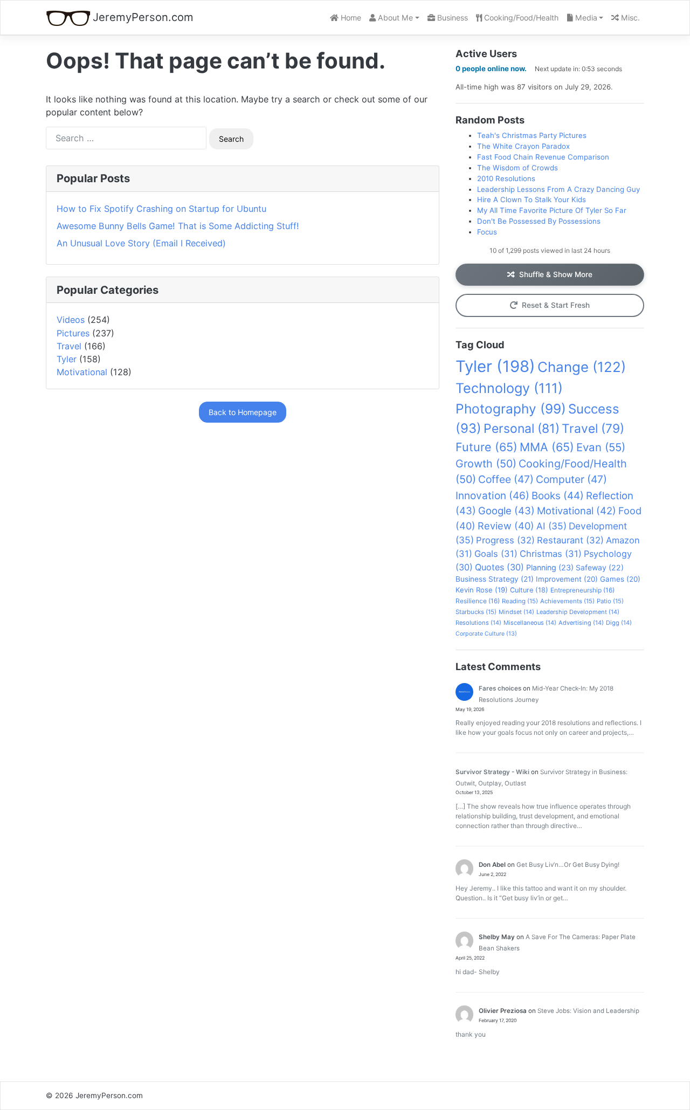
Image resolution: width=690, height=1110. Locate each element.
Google (506, 510)
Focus (487, 231)
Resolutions (478, 622)
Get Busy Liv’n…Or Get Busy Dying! (567, 864)
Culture (529, 590)
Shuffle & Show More (555, 274)
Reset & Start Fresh (556, 305)
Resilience (478, 601)
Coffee (506, 479)
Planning (550, 567)
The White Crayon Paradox (523, 146)
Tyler (67, 359)
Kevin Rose (482, 589)
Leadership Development (577, 612)
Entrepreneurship (582, 590)
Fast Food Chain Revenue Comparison (543, 157)
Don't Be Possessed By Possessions (539, 221)
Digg (619, 622)
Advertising (581, 622)
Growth (486, 463)
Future (487, 447)
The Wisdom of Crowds (517, 167)
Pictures (73, 333)
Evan (600, 447)
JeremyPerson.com (143, 17)
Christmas (551, 553)
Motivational (82, 372)
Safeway (600, 567)
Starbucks (476, 612)
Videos (71, 319)
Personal (522, 428)
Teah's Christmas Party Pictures (531, 135)
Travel (69, 346)
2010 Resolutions (506, 178)
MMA (547, 447)
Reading (520, 601)
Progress (505, 540)
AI (551, 526)
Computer (571, 479)
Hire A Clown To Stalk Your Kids (531, 199)
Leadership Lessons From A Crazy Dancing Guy (558, 189)
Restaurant (570, 540)
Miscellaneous (529, 622)
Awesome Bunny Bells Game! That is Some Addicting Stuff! (178, 225)
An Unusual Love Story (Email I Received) (141, 243)
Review (506, 526)
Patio (610, 601)
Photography (511, 409)
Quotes (499, 567)
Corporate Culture (486, 633)
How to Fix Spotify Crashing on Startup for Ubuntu (161, 208)
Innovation (492, 495)
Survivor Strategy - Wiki (492, 772)
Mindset (516, 612)
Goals (496, 553)
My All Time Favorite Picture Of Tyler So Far (551, 210)
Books (558, 495)
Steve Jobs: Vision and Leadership (588, 1011)
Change (581, 366)
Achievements (567, 601)
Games (620, 579)
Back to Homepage (243, 412)
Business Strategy (495, 579)
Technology (509, 388)
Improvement (567, 579)
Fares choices (500, 688)
